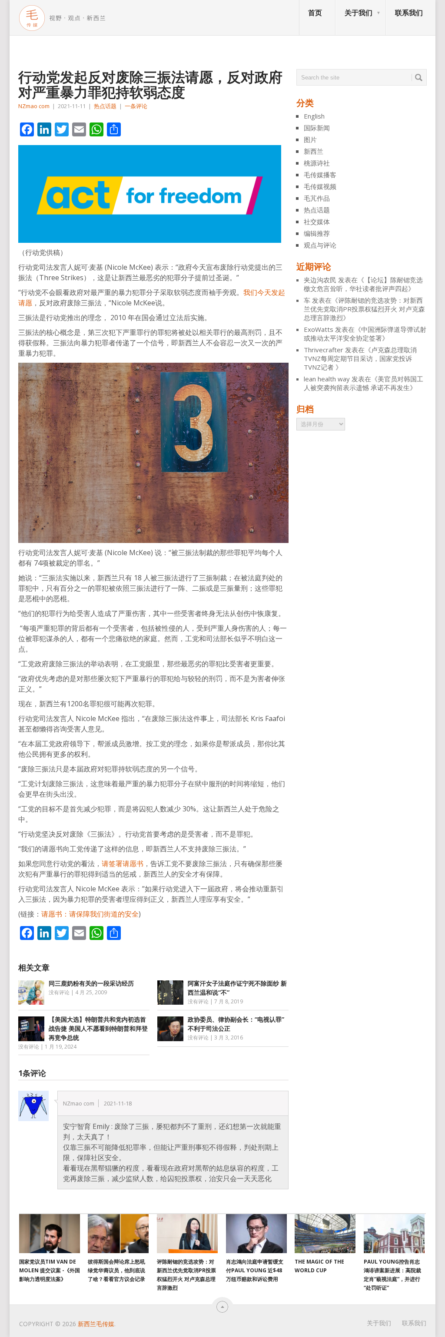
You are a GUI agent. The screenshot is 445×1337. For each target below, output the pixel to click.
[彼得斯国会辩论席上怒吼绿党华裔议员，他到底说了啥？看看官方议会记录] (118, 1233)
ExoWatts (318, 329)
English (314, 116)
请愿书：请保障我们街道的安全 (90, 914)
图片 (310, 139)
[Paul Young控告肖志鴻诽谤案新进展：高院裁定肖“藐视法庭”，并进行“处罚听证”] (394, 1233)
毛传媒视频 (320, 186)
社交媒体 (317, 221)
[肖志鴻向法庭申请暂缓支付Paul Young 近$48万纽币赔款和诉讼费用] (256, 1233)
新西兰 (313, 151)
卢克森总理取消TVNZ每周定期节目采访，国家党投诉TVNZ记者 (360, 358)
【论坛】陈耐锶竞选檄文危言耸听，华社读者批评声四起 (363, 284)
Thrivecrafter (323, 349)
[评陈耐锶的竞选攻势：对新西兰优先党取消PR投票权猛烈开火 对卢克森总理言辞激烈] (187, 1233)
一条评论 (136, 106)
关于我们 (358, 12)
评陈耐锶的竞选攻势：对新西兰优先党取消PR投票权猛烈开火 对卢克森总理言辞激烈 (364, 309)
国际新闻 (317, 127)
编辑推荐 (317, 233)
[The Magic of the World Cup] (325, 1233)
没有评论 (59, 992)
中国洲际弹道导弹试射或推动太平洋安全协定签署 (365, 333)
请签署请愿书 (122, 863)
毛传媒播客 (320, 174)
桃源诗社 (317, 163)
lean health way (327, 378)
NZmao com (34, 106)
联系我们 (409, 12)
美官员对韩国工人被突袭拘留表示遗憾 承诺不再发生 (363, 383)
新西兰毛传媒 (96, 1324)
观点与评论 (320, 245)
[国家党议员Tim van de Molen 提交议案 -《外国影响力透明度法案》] (49, 1233)
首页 (315, 12)
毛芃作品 (317, 198)
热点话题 (105, 106)
